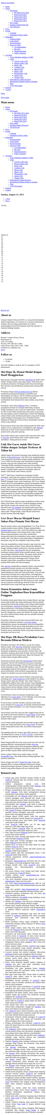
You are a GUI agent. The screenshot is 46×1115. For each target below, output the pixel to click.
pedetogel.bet (10, 881)
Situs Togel (31, 725)
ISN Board (14, 11)
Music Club (18, 71)
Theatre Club (19, 77)
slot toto (7, 566)
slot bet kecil (27, 661)
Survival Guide (15, 45)
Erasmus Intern (15, 39)
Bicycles (17, 49)
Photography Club (20, 73)
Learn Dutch (14, 41)
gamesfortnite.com (32, 875)
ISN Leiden (14, 23)
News (7, 29)
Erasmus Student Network (19, 25)
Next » (7, 201)
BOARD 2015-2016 (21, 13)
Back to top (5, 310)
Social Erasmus (15, 43)
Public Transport (20, 53)
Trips (11, 84)
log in (3, 350)
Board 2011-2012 (20, 21)
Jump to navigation (7, 3)
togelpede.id (41, 909)
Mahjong (21, 406)
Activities (8, 55)
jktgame (12, 1053)
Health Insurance (20, 51)
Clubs (12, 59)
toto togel (19, 705)
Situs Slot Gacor (14, 457)
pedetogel (17, 916)
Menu (3, 93)
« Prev (7, 199)
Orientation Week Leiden (19, 35)
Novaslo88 (23, 897)
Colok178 (12, 1011)
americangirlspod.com (37, 857)
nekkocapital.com (20, 861)
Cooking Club (19, 67)
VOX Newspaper (16, 86)
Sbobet (12, 1059)
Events (7, 31)
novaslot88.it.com (7, 756)
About (7, 9)
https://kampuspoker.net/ (30, 889)
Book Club (18, 65)
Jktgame (40, 428)
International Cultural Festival (20, 79)
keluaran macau (6, 530)
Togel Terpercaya (19, 679)
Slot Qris (19, 647)
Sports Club (18, 75)
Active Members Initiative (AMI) (21, 57)
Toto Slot (6, 438)
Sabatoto (38, 786)
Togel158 (17, 606)
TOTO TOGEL (27, 734)
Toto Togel (21, 1104)
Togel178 (8, 780)
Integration (9, 37)
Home (7, 7)
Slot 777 (4, 479)
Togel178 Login (25, 762)
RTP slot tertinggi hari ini (23, 392)
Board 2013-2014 (20, 17)
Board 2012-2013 (20, 19)
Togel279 (12, 810)
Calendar (13, 33)
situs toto (35, 744)
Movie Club (18, 69)
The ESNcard (15, 27)
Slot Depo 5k (30, 380)
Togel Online (30, 715)
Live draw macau (30, 622)
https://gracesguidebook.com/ (24, 883)
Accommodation (20, 47)
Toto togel (18, 550)
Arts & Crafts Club (21, 61)
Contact (8, 90)
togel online (17, 697)
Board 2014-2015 (20, 15)
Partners (8, 88)
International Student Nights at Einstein (23, 82)
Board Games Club (21, 63)
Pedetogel (24, 832)
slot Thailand (16, 507)
